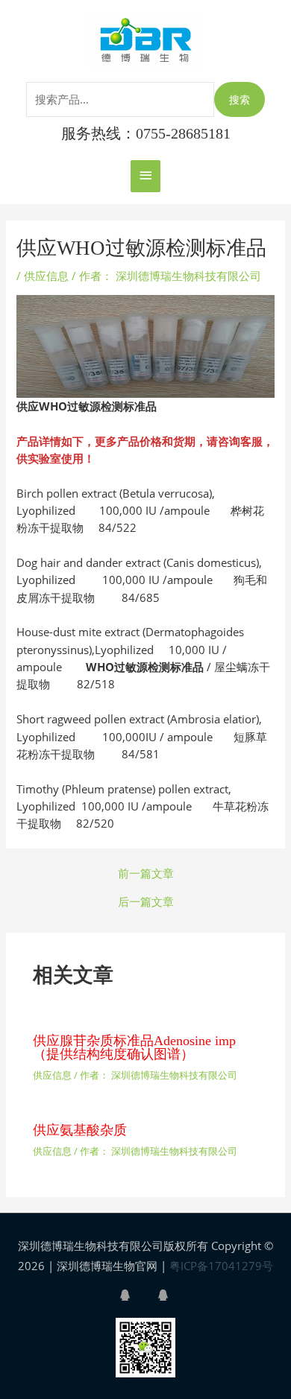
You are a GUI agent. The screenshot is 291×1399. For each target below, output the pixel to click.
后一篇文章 (146, 901)
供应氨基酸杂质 (80, 1130)
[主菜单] (145, 176)
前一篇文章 (146, 873)
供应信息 (46, 275)
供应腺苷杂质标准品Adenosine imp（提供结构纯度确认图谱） (134, 1047)
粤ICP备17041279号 (221, 1265)
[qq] (137, 1295)
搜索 (239, 99)
